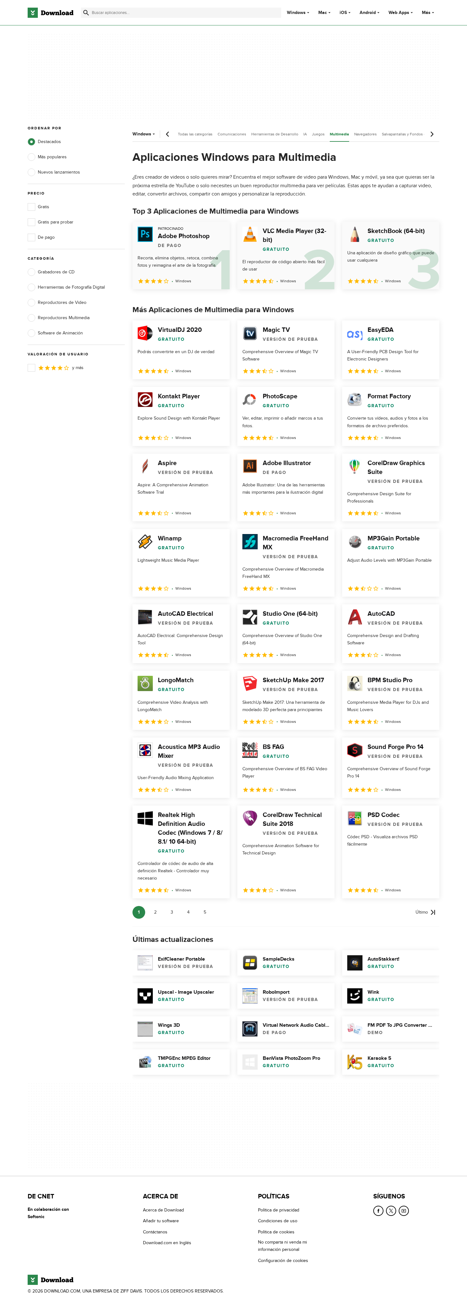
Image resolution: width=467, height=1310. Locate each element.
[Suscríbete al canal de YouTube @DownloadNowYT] (404, 1211)
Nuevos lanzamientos (59, 172)
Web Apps (399, 12)
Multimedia (339, 134)
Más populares (52, 157)
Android (368, 12)
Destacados (49, 141)
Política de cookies (276, 1232)
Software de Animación (60, 333)
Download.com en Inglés (167, 1242)
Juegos (318, 134)
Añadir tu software (161, 1221)
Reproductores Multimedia (64, 317)
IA (305, 134)
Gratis (43, 206)
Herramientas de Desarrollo (274, 134)
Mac (322, 12)
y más (78, 367)
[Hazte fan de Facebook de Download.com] (378, 1211)
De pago (46, 237)
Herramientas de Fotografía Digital (71, 287)
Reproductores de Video (62, 302)
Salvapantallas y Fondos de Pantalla (412, 134)
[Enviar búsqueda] (86, 13)
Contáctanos (155, 1232)
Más (426, 12)
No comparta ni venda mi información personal (282, 1245)
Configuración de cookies (283, 1260)
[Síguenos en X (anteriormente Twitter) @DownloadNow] (391, 1211)
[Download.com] (50, 13)
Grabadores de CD (56, 272)
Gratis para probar (55, 222)
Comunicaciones (232, 134)
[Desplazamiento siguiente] (431, 134)
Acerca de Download (163, 1210)
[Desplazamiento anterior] (167, 134)
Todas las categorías (195, 134)
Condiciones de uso (277, 1221)
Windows (296, 12)
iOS (343, 12)
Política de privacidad (278, 1210)
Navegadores (365, 134)
